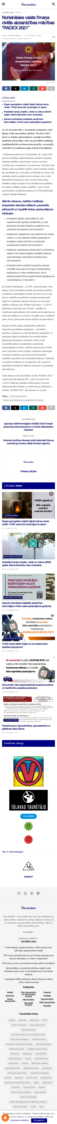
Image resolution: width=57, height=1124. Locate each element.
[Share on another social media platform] (51, 88)
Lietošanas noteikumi (19, 1120)
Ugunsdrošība (11, 515)
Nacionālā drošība (12, 556)
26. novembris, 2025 (11, 651)
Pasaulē (47, 993)
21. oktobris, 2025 (10, 733)
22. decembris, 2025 (11, 569)
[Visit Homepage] (28, 4)
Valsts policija (40, 1092)
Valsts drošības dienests (21, 1092)
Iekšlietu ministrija (16, 1049)
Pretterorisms (31, 1078)
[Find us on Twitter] (25, 893)
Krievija (28, 1059)
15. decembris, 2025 (11, 610)
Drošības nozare (39, 1039)
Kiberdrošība (28, 1000)
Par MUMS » (28, 932)
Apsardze (10, 996)
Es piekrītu (39, 1120)
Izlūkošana (15, 1054)
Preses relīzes (14, 36)
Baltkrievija (34, 1020)
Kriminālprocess (41, 1059)
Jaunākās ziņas (8, 13)
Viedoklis (47, 1006)
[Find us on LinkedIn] (31, 893)
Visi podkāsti (28, 816)
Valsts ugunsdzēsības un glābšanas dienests (23, 400)
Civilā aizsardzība (18, 396)
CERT (44, 1020)
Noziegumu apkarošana (17, 1073)
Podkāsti (47, 996)
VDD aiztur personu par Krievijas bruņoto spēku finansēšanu (28, 963)
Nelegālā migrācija (31, 1068)
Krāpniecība (14, 1063)
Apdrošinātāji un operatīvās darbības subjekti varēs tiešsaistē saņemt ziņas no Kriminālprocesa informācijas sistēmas (28, 971)
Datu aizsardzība (28, 1030)
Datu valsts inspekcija (19, 1039)
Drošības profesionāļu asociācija (19, 1044)
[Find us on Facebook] (19, 893)
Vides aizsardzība (47, 1003)
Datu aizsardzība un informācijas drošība (28, 994)
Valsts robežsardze (28, 1097)
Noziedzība (46, 1068)
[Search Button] (53, 4)
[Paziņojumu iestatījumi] (5, 1118)
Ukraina (42, 1087)
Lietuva (25, 1063)
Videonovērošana (20, 1107)
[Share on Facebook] (6, 88)
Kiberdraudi (27, 1054)
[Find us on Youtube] (38, 893)
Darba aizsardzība (10, 1000)
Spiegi (36, 1083)
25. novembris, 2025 (11, 692)
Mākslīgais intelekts (40, 1063)
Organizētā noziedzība (39, 1073)
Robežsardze (46, 1078)
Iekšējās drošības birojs (37, 1049)
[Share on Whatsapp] (33, 88)
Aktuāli (18, 13)
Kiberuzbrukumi (15, 1059)
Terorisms (16, 1087)
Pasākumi (19, 1078)
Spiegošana (47, 1083)
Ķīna (41, 1107)
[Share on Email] (42, 88)
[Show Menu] (3, 4)
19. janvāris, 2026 (10, 528)
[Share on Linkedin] (24, 88)
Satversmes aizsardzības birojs (17, 1083)
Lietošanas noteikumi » (28, 939)
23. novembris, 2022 (33, 36)
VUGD (33, 1107)
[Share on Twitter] (15, 88)
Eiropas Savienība (43, 1044)
